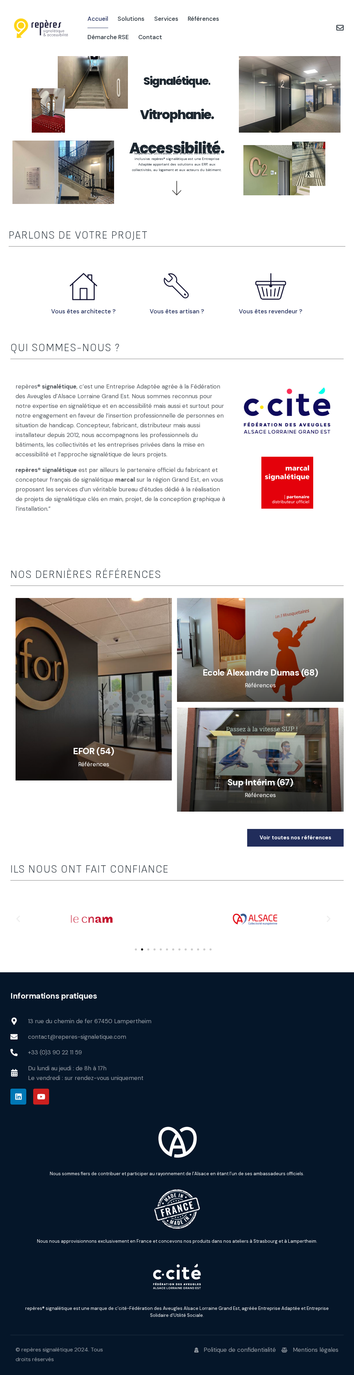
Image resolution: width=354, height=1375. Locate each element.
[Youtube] (41, 1097)
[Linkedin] (18, 1097)
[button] (18, 918)
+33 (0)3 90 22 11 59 (55, 1052)
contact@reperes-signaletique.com (77, 1037)
